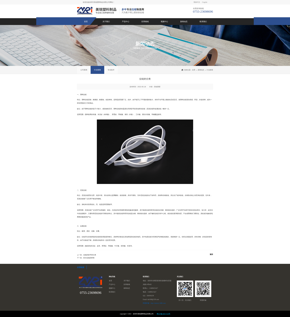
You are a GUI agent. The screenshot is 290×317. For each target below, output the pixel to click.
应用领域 (145, 21)
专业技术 (111, 70)
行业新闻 (97, 70)
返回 (211, 254)
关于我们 (106, 21)
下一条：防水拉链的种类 (85, 258)
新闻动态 (183, 21)
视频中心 (164, 21)
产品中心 (125, 21)
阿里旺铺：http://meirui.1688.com (154, 303)
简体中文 (197, 2)
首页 (86, 21)
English (204, 2)
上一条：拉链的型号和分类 (86, 255)
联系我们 (203, 21)
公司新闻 (83, 70)
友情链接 (80, 267)
